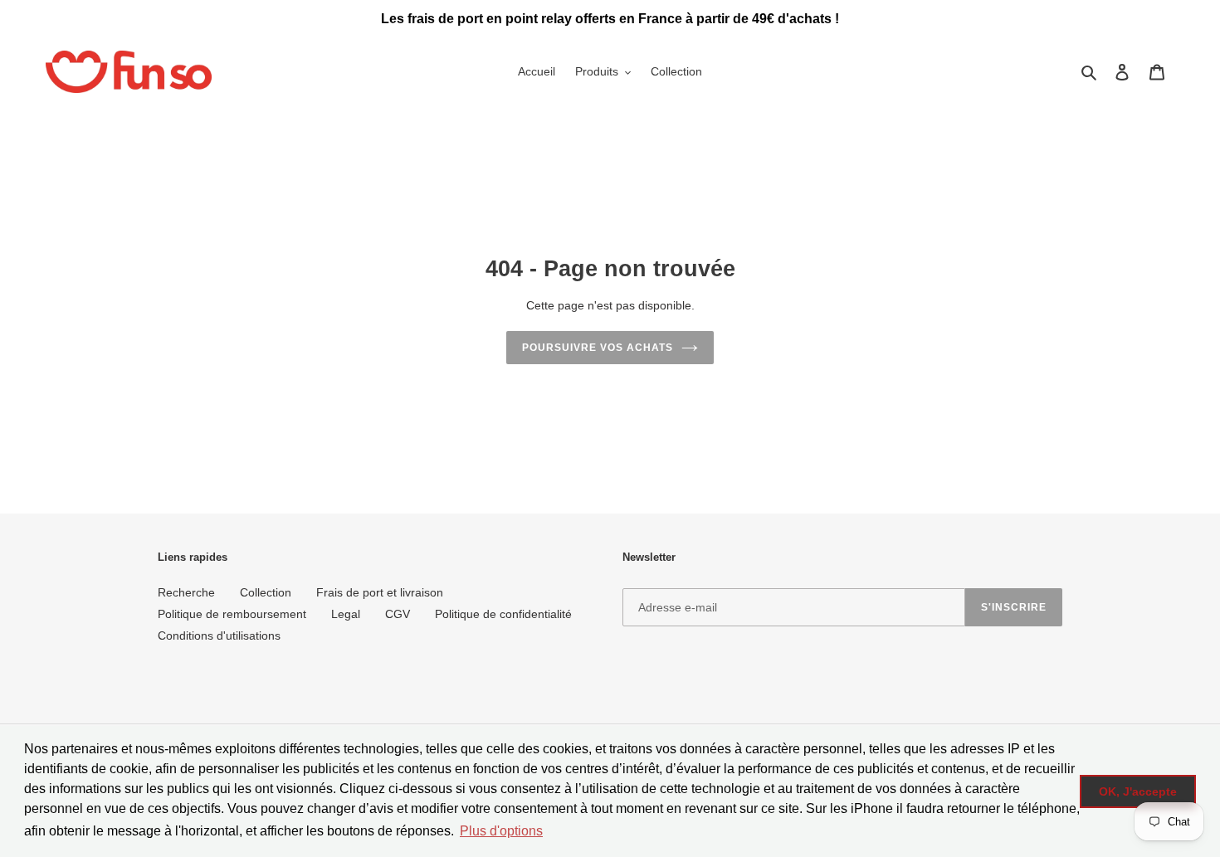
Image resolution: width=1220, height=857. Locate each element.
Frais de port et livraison (379, 592)
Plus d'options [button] (501, 831)
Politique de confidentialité (503, 614)
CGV (397, 614)
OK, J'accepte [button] (1138, 791)
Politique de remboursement (232, 614)
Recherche (186, 592)
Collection (265, 592)
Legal (345, 614)
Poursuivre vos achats (597, 347)
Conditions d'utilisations (219, 635)
